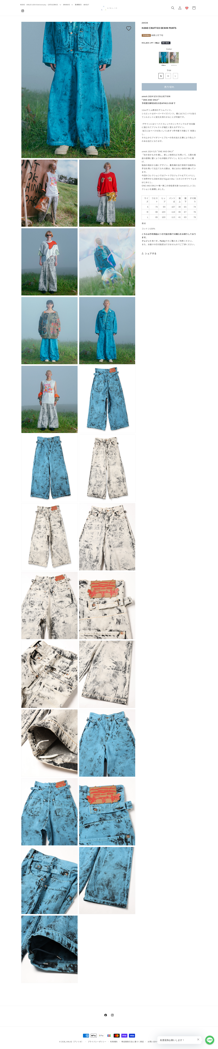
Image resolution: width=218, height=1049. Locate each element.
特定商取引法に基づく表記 (132, 1041)
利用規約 (114, 1041)
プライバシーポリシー (97, 1041)
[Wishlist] (186, 7)
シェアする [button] (151, 253)
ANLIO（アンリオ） (74, 1041)
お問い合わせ (153, 1041)
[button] (54, 4)
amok (145, 22)
